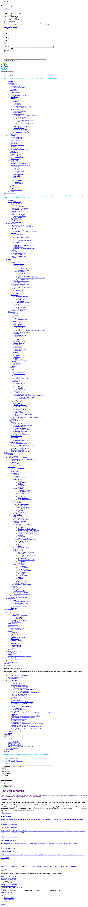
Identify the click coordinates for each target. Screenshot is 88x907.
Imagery (16, 169)
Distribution (17, 363)
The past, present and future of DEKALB (22, 703)
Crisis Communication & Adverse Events (22, 448)
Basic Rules (24, 268)
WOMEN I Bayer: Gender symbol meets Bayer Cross (25, 716)
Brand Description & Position (26, 552)
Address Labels (15, 639)
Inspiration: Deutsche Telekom (19, 725)
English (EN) (7, 9)
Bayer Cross (14, 94)
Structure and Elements (24, 507)
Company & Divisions (20, 126)
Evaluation (17, 391)
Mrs (9, 32)
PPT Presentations (12, 623)
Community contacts (6, 892)
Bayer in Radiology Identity (22, 601)
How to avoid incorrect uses (18, 697)
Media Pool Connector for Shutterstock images (20, 746)
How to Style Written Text (21, 691)
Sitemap (3, 904)
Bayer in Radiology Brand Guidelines (24, 603)
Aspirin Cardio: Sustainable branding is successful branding (27, 723)
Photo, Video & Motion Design (22, 106)
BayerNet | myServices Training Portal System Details (29, 395)
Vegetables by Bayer (16, 730)
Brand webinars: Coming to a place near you (23, 717)
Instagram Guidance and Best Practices (25, 236)
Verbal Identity (15, 109)
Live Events (17, 182)
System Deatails (22, 398)
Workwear (10, 660)
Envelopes (14, 642)
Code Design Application (18, 501)
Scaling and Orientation (20, 349)
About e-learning (19, 372)
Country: (6, 48)
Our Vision (17, 589)
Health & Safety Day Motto (18, 209)
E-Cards (10, 612)
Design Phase (18, 377)
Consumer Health (12, 595)
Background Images (13, 625)
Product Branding (9, 453)
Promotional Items (16, 222)
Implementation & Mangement (19, 428)
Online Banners (18, 179)
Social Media (18, 180)
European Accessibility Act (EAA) (27, 276)
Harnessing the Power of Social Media (21, 225)
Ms (8, 35)
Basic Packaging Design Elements (27, 529)
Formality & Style (19, 128)
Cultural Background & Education (27, 123)
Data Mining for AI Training (25, 279)
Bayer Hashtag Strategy (20, 129)
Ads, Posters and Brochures (21, 524)
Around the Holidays (16, 617)
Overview (10, 81)
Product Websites (19, 290)
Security (16, 304)
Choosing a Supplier (20, 324)
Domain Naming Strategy (21, 592)
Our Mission (14, 97)
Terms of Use (21, 273)
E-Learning (11, 367)
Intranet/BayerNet (19, 293)
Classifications (18, 336)
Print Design (21, 580)
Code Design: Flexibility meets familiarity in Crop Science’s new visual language (33, 712)
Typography (17, 103)
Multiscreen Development (21, 360)
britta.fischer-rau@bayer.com (8, 878)
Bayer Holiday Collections (18, 618)
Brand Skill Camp (12, 680)
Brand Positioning (12, 90)
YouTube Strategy (19, 251)
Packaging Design (23, 569)
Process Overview (23, 541)
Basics (13, 422)
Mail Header (11, 649)
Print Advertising (15, 220)
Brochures (17, 177)
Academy (6, 663)
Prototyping (17, 357)
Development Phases (20, 383)
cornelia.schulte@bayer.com (8, 879)
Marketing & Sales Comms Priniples (21, 584)
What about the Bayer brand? (15, 677)
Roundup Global (19, 550)
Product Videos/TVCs (17, 465)
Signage (13, 151)
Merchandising (22, 558)
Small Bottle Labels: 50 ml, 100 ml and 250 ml (30, 530)
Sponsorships (14, 143)
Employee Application (10, 609)
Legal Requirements (19, 271)
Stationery (10, 631)
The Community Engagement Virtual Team (22, 445)
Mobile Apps (11, 312)
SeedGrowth (14, 714)
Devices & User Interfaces (21, 605)
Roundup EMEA (19, 564)
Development (14, 295)
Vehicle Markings (12, 662)
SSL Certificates (22, 309)
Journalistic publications (17, 145)
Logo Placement (18, 488)
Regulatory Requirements (21, 440)
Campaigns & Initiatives (14, 202)
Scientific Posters (12, 653)
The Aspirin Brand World (18, 720)
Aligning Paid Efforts (20, 216)
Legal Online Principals (14, 186)
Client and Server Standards (22, 408)
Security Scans (22, 307)
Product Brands (15, 159)
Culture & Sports (15, 211)
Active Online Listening (17, 450)
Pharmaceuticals (12, 598)
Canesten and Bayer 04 (17, 722)
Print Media (17, 513)
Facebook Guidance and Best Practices (25, 231)
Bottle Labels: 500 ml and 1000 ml (27, 532)
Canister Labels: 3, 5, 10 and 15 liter (28, 533)
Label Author (21, 543)
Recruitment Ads (19, 174)
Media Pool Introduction (14, 743)
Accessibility (21, 125)
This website (7, 773)
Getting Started (15, 262)
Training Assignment (20, 405)
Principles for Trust (16, 86)
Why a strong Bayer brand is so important (19, 675)
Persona (16, 166)
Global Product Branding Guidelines (17, 457)
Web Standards (22, 389)
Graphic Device (18, 104)
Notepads (13, 643)
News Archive (11, 731)
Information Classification (21, 406)
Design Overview (23, 505)
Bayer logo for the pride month (22, 95)
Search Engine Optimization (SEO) (20, 284)
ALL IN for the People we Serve (20, 205)
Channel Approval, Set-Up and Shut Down (22, 226)
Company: (7, 46)
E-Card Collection (16, 622)
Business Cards (15, 634)
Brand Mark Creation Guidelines (27, 555)
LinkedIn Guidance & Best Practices (24, 245)
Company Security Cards (18, 637)
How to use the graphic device (19, 694)
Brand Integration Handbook (19, 597)
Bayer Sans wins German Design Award (22, 702)
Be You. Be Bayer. (16, 162)
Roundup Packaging (20, 583)
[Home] (4, 69)
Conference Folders (16, 640)
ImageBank (14, 586)
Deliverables (17, 411)
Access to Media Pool (13, 742)
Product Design (22, 581)
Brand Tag (17, 522)
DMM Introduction (13, 748)
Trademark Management (17, 156)
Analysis (16, 384)
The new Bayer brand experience (20, 711)
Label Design (21, 510)
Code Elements (22, 482)
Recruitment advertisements (8, 886)
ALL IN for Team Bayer (17, 206)
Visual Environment (16, 148)
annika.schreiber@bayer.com (8, 876)
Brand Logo (14, 471)
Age (19, 121)
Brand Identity (11, 98)
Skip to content (5, 1)
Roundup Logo (22, 566)
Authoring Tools (18, 386)
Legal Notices (18, 347)
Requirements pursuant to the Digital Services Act (31, 278)
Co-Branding (11, 135)
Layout (16, 495)
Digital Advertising (16, 219)
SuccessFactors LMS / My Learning (24, 397)
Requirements (14, 437)
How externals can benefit (15, 761)
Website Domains (22, 267)
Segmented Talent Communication (20, 165)
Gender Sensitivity (23, 117)
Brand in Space (12, 146)
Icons (19, 577)
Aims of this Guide (19, 374)
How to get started (19, 264)
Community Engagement (14, 442)
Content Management (20, 433)
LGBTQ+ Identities (23, 118)
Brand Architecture (13, 152)
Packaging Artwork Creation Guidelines (25, 539)
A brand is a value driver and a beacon (21, 706)
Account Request (8, 749)
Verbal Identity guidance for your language (29, 115)
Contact (6, 11)
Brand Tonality (18, 112)
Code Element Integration (25, 499)
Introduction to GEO (16, 700)
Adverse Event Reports (20, 282)
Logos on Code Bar (23, 491)
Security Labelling (16, 646)
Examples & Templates (17, 171)
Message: (6, 52)
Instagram (13, 233)
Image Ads (17, 176)
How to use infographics (17, 695)
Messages (17, 168)
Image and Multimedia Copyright (23, 107)
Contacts (13, 257)
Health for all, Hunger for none (19, 620)
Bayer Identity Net (13, 758)
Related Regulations (16, 190)
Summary (17, 476)
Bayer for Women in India (18, 709)
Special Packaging (23, 538)
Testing (16, 358)
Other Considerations (17, 402)
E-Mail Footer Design (17, 629)
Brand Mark (21, 553)
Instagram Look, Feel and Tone (22, 237)
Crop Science (11, 467)
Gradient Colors (22, 487)
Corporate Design (19, 292)
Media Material (12, 654)
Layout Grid (21, 496)
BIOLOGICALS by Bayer (21, 519)
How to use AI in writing (21, 131)
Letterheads (14, 632)
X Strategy (17, 242)
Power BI (13, 657)
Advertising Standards (14, 212)
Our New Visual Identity (17, 468)
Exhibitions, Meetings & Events (19, 149)
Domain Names (18, 265)
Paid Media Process (19, 217)
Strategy (16, 315)
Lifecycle (17, 318)
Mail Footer (11, 626)
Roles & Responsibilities (21, 431)
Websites (10, 259)
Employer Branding (13, 160)
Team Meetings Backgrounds (9, 884)
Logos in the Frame (23, 493)
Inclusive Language (19, 114)
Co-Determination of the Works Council (25, 414)
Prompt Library (15, 89)
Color (16, 101)
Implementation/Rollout (17, 392)
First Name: (7, 43)
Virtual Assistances (13, 420)
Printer (19, 546)
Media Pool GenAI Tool (14, 745)
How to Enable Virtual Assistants (23, 434)
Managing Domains (23, 270)
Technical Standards (23, 400)
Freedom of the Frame (24, 490)
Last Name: (7, 45)
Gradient (20, 484)
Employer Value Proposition (18, 163)
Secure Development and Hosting (27, 305)
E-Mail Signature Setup (17, 628)
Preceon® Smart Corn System (19, 719)
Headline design (18, 173)
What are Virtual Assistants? (22, 423)
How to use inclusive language (19, 686)
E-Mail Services (22, 301)
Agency (20, 544)
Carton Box (21, 535)
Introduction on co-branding (18, 137)
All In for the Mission (17, 705)
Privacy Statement (9, 899)
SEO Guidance (18, 285)
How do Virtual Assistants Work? (23, 425)
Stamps (13, 648)
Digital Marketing (16, 587)
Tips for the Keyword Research (22, 287)
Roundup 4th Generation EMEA (23, 570)
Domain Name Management (22, 594)
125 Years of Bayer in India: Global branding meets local (26, 726)
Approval (17, 323)
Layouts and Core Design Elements (24, 378)
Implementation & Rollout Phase (23, 394)
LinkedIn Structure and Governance (24, 248)
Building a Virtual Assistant (21, 429)
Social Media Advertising (18, 214)
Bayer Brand (7, 74)
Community (4, 889)
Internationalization (19, 354)
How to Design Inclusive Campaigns (24, 689)
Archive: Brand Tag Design (18, 521)
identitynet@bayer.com (10, 27)
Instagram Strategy (19, 234)
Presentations (18, 502)
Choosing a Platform (20, 335)
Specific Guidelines (19, 316)
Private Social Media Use (18, 254)
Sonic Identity (15, 134)
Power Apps (14, 659)
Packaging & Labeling (20, 606)
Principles (17, 340)
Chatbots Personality (16, 436)
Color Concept (22, 485)
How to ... (10, 681)
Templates (17, 380)
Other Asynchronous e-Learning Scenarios (26, 417)
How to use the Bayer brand (18, 685)
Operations (17, 364)
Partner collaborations (17, 142)
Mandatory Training (19, 415)
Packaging (14, 462)
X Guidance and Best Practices (22, 240)
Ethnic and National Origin (25, 120)
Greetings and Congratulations (19, 615)
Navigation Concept (19, 341)
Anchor (20, 481)
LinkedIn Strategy (19, 247)
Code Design (14, 473)
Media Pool (7, 734)
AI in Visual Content (16, 708)
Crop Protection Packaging (21, 504)
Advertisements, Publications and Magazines (23, 459)
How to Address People (20, 688)
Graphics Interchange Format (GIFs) (21, 253)
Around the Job (15, 614)
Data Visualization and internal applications (19, 656)
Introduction (14, 261)
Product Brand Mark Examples (26, 560)
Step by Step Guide (23, 498)
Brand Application (9, 191)
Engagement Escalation (17, 446)
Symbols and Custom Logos (18, 157)
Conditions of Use (9, 898)
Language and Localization (21, 409)
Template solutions (16, 636)
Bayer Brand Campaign (17, 203)
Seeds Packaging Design (21, 512)
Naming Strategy (19, 343)
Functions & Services (20, 298)
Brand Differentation (20, 477)
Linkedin (13, 243)
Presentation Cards (16, 645)
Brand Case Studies (13, 699)
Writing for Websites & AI (18, 310)
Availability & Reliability (21, 296)
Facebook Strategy (19, 230)
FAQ (12, 185)
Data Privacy (14, 188)
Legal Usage (21, 563)
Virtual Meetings (18, 183)
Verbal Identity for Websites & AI (23, 132)
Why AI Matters (15, 84)
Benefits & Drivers (19, 426)
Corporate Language (20, 111)
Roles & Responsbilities (20, 319)
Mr (8, 39)
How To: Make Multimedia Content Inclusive (26, 692)
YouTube (13, 250)
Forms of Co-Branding (17, 138)
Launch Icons (18, 346)
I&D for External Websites (21, 302)
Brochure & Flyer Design (8, 882)
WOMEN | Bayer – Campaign (19, 208)
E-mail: (6, 50)
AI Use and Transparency (18, 87)
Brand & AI (11, 83)
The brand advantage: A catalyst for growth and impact (26, 728)
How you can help (13, 678)
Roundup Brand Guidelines (18, 549)
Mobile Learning (19, 412)
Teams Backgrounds (20, 518)
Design (13, 288)
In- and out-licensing (16, 140)
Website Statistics (22, 299)
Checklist (17, 333)
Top (2, 905)
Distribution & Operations (18, 361)
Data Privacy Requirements (18, 256)
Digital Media (18, 515)
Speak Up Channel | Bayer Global (20, 451)
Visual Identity (15, 100)
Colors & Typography (24, 556)
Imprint (20, 274)
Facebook (13, 228)
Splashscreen (17, 350)
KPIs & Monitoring (19, 591)
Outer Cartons (22, 536)
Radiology (14, 600)
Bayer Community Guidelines (19, 443)
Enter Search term (5, 766)
